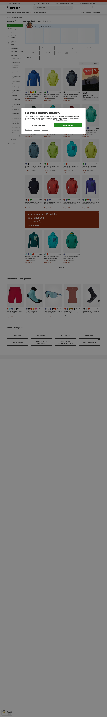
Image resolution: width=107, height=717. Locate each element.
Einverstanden (68, 125)
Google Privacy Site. (61, 120)
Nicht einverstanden (38, 125)
